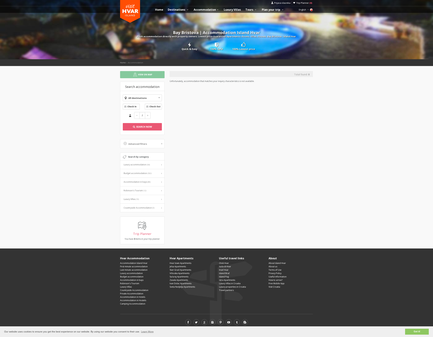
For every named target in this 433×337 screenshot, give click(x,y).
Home (159, 10)
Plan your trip (271, 10)
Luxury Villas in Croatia (230, 283)
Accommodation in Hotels (132, 297)
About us (273, 266)
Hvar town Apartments (180, 263)
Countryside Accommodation (139, 207)
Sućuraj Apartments (179, 276)
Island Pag (224, 276)
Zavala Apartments (179, 280)
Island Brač (224, 273)
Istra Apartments (227, 280)
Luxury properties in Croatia (232, 286)
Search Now (143, 126)
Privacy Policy (275, 273)
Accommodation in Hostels (133, 300)
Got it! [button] (417, 331)
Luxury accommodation (137, 164)
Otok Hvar (224, 263)
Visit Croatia (274, 286)
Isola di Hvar (225, 266)
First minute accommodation (134, 266)
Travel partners (226, 290)
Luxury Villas (232, 10)
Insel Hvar (224, 269)
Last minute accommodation (133, 269)
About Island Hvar (277, 263)
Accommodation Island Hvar (133, 263)
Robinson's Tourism (135, 190)
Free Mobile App (276, 283)
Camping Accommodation (132, 303)
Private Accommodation (131, 293)
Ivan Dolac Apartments (180, 283)
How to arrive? (275, 280)
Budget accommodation (138, 173)
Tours (249, 10)
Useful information (278, 276)
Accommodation (205, 10)
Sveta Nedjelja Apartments (182, 286)
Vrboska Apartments (179, 273)
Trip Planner (304, 2)
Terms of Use (275, 269)
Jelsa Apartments (178, 266)
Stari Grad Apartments (180, 269)
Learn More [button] (147, 331)
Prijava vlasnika (282, 2)
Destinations (177, 10)
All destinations (137, 98)
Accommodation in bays (137, 181)
